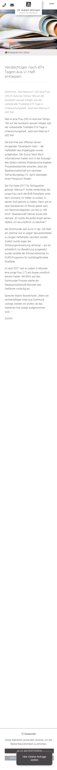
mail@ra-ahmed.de (12, 4)
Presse (12, 52)
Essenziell (30, 734)
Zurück (9, 318)
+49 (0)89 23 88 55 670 (4, 4)
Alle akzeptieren (29, 751)
